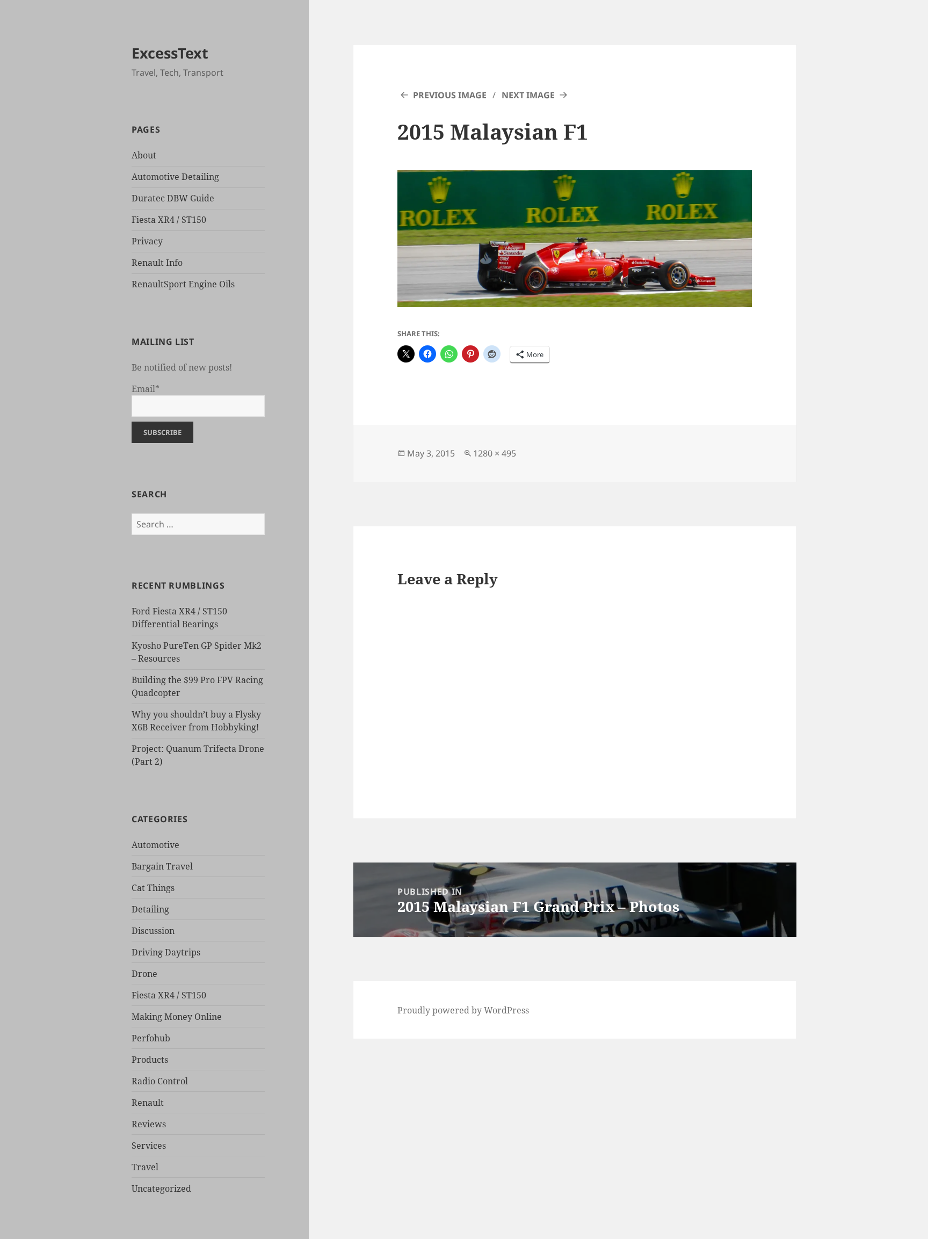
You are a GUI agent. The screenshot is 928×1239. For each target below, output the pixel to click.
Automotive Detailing (175, 177)
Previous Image (450, 95)
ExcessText (170, 53)
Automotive (155, 845)
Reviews (149, 1124)
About (144, 155)
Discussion (153, 931)
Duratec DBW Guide (173, 198)
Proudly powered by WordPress (463, 1010)
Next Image (528, 95)
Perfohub (151, 1038)
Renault (148, 1102)
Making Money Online (177, 1017)
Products (150, 1060)
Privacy (147, 241)
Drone (144, 974)
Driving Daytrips (166, 952)
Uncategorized (161, 1188)
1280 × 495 (494, 453)
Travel (145, 1167)
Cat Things (153, 888)
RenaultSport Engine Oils (183, 284)
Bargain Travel (162, 866)
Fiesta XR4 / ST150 (169, 220)
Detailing (150, 909)
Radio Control (160, 1081)
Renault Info (157, 263)
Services (149, 1145)
